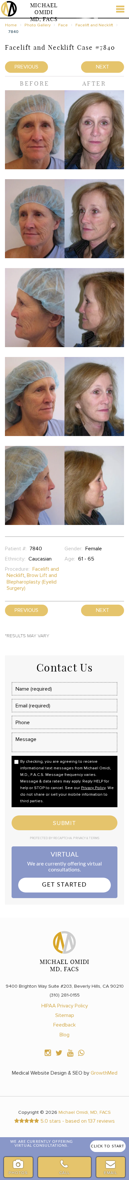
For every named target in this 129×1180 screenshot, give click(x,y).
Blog (64, 1034)
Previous (26, 67)
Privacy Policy (93, 787)
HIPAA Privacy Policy (64, 1005)
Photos (18, 1172)
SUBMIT (64, 823)
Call (64, 1172)
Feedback (64, 1025)
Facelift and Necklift (94, 25)
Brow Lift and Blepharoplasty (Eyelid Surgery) (32, 581)
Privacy (79, 838)
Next (102, 67)
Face (63, 25)
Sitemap (64, 1015)
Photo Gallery (37, 25)
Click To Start (107, 1146)
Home (11, 25)
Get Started (64, 885)
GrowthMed (104, 1073)
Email (110, 1172)
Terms (93, 838)
